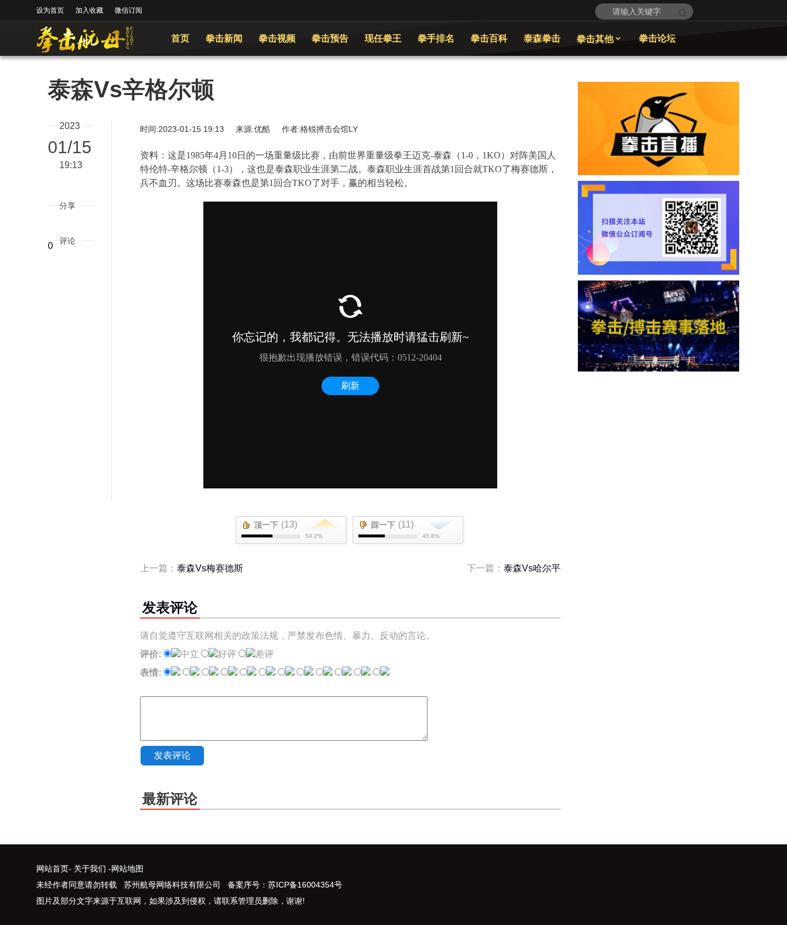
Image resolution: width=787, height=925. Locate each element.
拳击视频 (277, 38)
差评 (264, 654)
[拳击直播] (658, 172)
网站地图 (127, 868)
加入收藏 (89, 10)
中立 (189, 654)
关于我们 (90, 868)
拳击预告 (330, 38)
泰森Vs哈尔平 (532, 568)
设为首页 (50, 10)
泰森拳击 (542, 38)
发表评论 (172, 755)
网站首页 (52, 868)
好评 (227, 654)
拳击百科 (489, 38)
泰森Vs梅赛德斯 (210, 568)
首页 (180, 38)
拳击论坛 (657, 38)
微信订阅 (128, 10)
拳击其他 (600, 39)
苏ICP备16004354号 (305, 884)
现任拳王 (383, 38)
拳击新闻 (224, 38)
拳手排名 (436, 38)
